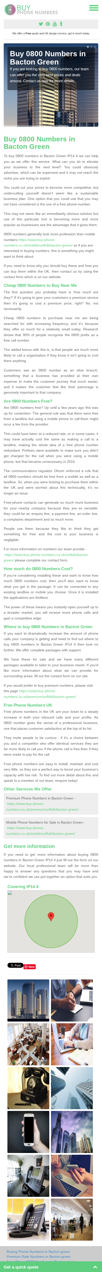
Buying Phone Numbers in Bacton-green (38, 1252)
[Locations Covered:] (6, 7)
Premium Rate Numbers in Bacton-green (39, 1257)
